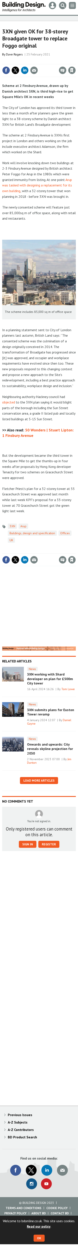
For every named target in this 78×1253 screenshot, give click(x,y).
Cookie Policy (57, 1208)
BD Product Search (22, 1137)
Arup (23, 526)
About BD (38, 1213)
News (32, 669)
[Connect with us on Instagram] (31, 1183)
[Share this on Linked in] (25, 70)
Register (49, 844)
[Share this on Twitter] (15, 70)
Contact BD (60, 1213)
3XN (12, 526)
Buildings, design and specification (32, 533)
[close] (75, 61)
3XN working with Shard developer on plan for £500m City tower (50, 678)
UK (11, 540)
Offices (65, 533)
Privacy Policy (15, 1213)
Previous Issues (20, 1115)
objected (8, 402)
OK (39, 1238)
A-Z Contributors (21, 1129)
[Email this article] (34, 70)
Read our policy (38, 1226)
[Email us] (62, 1170)
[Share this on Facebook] (6, 70)
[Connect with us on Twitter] (31, 1170)
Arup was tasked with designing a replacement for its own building (37, 185)
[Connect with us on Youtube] (46, 1183)
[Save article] (72, 70)
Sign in (20, 61)
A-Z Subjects (18, 1122)
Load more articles (39, 780)
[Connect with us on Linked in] (46, 1170)
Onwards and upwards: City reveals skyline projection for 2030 (50, 748)
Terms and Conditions (23, 1208)
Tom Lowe (68, 689)
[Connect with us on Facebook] (15, 1170)
